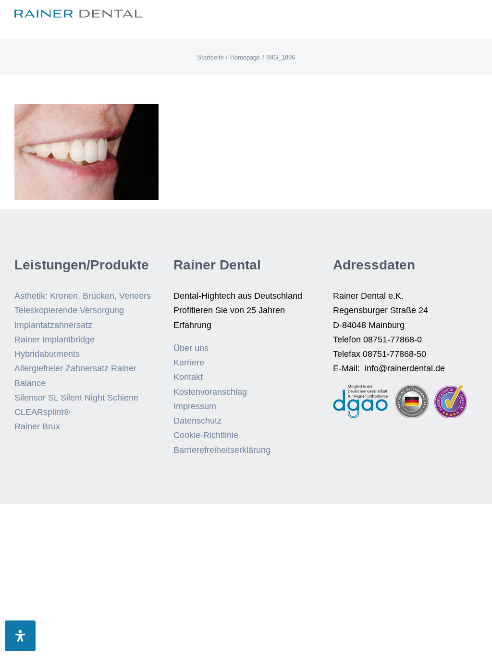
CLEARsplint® (42, 412)
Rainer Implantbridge (54, 339)
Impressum (194, 406)
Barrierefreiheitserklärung (222, 450)
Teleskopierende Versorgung (69, 310)
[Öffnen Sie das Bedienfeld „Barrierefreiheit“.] (20, 635)
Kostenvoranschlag (210, 392)
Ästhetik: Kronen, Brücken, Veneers (82, 296)
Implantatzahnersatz (53, 325)
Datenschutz (197, 420)
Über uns (191, 348)
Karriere (188, 362)
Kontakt (188, 377)
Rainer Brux (37, 426)
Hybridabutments (47, 354)
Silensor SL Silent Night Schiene (76, 397)
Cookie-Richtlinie (205, 435)
